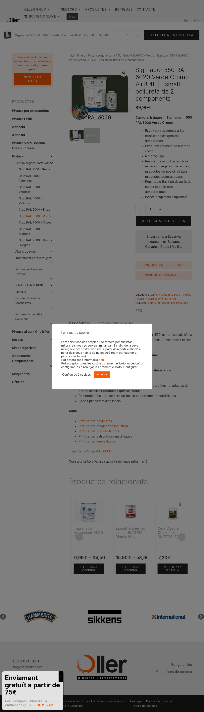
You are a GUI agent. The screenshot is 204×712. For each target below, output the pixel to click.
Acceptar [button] (102, 374)
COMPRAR (44, 705)
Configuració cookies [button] (76, 374)
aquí (101, 360)
